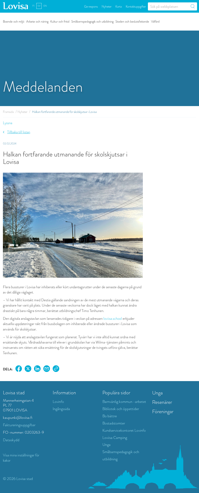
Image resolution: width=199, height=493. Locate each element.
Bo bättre (109, 416)
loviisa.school (112, 318)
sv (39, 6)
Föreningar (162, 411)
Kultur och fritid (59, 21)
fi (33, 6)
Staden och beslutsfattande (132, 21)
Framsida (8, 112)
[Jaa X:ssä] (28, 369)
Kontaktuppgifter (136, 6)
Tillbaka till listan (18, 132)
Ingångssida (61, 409)
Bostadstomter (113, 423)
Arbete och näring (37, 21)
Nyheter (107, 6)
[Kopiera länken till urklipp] (56, 369)
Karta (118, 6)
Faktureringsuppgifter (19, 425)
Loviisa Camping (114, 437)
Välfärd (155, 21)
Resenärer (162, 402)
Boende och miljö (13, 21)
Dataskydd (11, 440)
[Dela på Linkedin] (37, 369)
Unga (106, 444)
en (45, 6)
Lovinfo (58, 401)
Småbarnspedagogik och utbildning (92, 21)
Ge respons (91, 6)
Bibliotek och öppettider (120, 409)
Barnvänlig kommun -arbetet (124, 401)
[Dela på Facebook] (18, 369)
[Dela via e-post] (46, 369)
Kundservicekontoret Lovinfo (124, 430)
